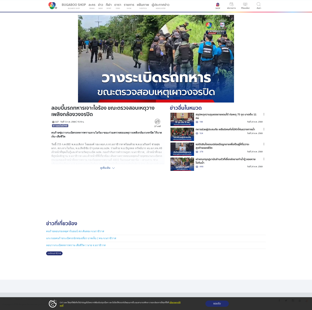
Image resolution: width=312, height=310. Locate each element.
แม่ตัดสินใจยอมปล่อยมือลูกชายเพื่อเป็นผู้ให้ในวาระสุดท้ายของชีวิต (222, 146)
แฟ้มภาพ (143, 6)
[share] (157, 121)
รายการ (129, 6)
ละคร (92, 6)
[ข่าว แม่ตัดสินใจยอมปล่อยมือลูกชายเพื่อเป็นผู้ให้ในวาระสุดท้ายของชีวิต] (182, 149)
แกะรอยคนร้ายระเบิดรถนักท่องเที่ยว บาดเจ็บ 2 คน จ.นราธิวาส (81, 238)
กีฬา (109, 6)
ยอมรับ (217, 303)
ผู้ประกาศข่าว (160, 6)
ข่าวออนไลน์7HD (60, 125)
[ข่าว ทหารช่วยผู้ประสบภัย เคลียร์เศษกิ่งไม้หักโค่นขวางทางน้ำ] (182, 134)
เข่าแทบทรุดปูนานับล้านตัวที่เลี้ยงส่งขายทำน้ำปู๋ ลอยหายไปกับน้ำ (226, 161)
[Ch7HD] (52, 6)
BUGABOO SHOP (74, 6)
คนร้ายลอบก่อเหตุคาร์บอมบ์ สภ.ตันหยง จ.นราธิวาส (75, 231)
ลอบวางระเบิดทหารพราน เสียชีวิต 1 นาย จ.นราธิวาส (76, 245)
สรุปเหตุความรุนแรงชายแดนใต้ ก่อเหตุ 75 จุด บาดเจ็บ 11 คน (226, 116)
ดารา (117, 6)
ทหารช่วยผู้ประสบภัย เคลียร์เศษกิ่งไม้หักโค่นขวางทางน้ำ (225, 129)
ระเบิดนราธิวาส (54, 253)
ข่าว (100, 6)
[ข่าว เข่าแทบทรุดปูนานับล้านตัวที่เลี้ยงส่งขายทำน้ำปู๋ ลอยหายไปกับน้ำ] (182, 164)
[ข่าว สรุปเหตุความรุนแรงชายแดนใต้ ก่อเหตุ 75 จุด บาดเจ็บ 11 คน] (182, 119)
